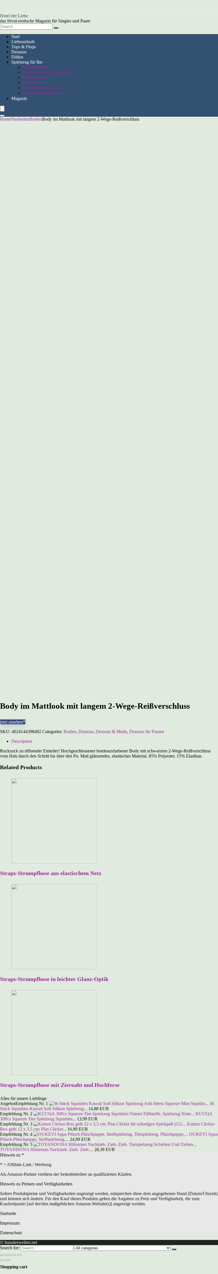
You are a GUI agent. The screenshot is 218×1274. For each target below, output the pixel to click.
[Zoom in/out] (19, 1255)
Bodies (36, 119)
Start (15, 36)
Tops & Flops (23, 46)
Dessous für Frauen (146, 731)
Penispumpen (35, 77)
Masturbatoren (36, 67)
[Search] (56, 28)
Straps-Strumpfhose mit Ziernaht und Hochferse (60, 1085)
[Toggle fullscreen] (13, 1255)
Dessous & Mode (111, 731)
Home (5, 119)
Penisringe (32, 82)
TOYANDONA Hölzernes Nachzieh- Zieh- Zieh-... (46, 1149)
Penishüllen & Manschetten (47, 72)
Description (21, 741)
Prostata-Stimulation (41, 92)
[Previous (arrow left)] (2, 1260)
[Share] (8, 1255)
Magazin (19, 98)
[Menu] (2, 109)
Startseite (8, 1213)
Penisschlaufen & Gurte (44, 87)
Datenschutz (11, 1232)
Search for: (10, 1247)
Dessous (18, 51)
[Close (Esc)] (2, 1255)
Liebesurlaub (23, 41)
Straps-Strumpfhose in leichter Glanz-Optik (54, 979)
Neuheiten (20, 119)
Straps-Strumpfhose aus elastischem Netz (50, 873)
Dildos (17, 57)
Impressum (10, 1223)
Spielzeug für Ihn (26, 62)
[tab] (114, 741)
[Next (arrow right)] (8, 1260)
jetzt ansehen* (12, 721)
